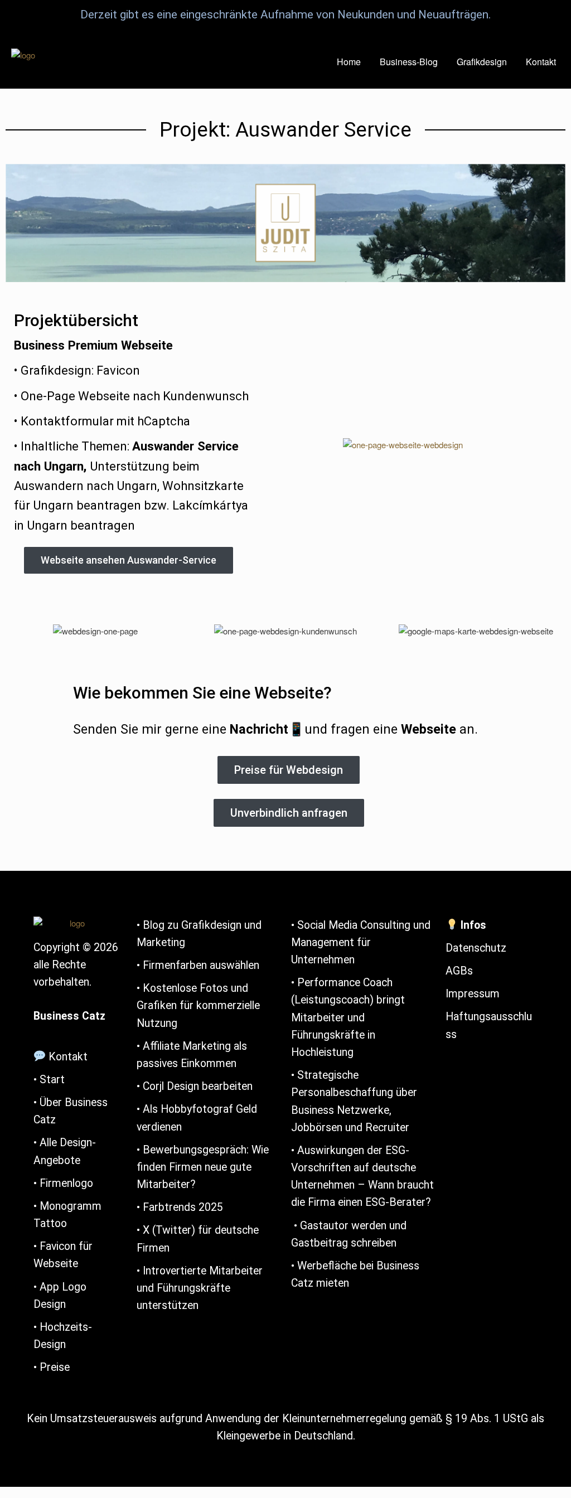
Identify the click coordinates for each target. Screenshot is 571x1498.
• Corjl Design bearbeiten (195, 1086)
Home (349, 61)
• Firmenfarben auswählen (198, 965)
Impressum (473, 993)
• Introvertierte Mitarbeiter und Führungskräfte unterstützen (200, 1288)
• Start (49, 1079)
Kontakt (541, 61)
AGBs (459, 970)
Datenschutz (476, 948)
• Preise (51, 1367)
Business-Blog (409, 61)
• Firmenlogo (63, 1183)
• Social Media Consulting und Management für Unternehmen (360, 942)
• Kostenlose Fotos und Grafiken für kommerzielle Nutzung (198, 1005)
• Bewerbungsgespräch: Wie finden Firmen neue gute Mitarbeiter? (203, 1167)
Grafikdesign (482, 61)
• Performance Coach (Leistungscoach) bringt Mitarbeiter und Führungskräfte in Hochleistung (348, 1017)
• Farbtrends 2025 (181, 1207)
